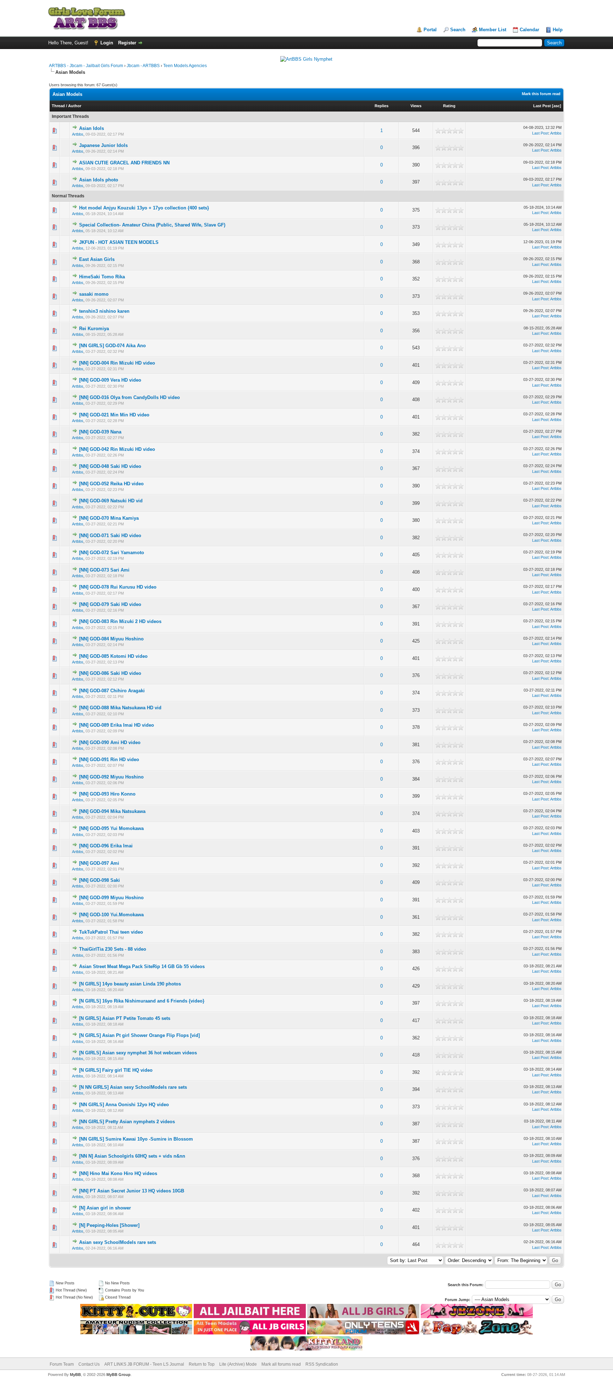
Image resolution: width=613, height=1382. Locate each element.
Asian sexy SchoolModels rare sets (117, 1242)
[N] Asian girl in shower (105, 1208)
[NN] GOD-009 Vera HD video (110, 380)
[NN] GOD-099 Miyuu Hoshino (111, 897)
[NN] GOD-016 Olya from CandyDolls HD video (129, 397)
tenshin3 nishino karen (104, 311)
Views (415, 106)
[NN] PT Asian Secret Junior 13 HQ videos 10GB (131, 1190)
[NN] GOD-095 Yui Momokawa (111, 828)
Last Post (542, 106)
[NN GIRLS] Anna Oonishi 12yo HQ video (124, 1104)
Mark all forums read (281, 1364)
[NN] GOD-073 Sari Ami (104, 570)
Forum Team (62, 1364)
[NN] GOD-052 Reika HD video (111, 483)
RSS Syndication (321, 1364)
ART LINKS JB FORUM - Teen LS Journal (144, 1364)
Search (457, 29)
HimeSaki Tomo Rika (102, 276)
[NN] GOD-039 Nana (100, 432)
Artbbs (77, 134)
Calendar (529, 29)
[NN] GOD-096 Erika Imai (106, 845)
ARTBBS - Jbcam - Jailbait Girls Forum (86, 65)
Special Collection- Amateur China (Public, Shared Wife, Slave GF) (152, 225)
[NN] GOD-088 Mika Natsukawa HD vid (120, 707)
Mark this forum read (541, 94)
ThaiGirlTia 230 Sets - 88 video (112, 949)
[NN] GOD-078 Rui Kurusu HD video (117, 587)
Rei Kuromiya (94, 328)
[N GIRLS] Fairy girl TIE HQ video (116, 1070)
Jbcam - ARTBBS (143, 65)
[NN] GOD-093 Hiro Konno (107, 794)
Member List (492, 29)
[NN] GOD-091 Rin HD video (109, 759)
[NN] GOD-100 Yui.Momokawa (111, 914)
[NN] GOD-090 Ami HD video (109, 742)
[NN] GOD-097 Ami (99, 863)
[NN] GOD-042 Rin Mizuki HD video (117, 449)
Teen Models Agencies (185, 65)
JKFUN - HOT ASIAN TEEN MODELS (119, 242)
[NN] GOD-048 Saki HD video (110, 466)
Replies (381, 106)
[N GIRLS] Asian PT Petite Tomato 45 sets (124, 1018)
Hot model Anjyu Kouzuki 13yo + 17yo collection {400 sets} (144, 208)
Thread (58, 106)
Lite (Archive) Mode (238, 1364)
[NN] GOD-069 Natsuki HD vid (111, 500)
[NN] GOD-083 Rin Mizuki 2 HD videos (120, 621)
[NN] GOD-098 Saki (99, 880)
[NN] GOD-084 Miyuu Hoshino (111, 638)
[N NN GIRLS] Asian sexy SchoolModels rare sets (133, 1087)
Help (558, 29)
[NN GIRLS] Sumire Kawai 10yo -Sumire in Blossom (136, 1139)
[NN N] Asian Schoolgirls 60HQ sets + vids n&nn (132, 1156)
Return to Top (202, 1364)
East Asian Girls (97, 259)
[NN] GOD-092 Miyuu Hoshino (111, 777)
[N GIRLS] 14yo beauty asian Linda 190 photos (130, 984)
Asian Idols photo (98, 179)
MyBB (75, 1374)
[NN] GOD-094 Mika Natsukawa (112, 811)
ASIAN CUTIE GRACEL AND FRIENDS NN (124, 162)
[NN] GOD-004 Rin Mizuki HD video (117, 363)
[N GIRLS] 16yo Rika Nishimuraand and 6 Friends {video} (141, 1001)
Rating (449, 106)
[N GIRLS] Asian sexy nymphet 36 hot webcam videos (138, 1052)
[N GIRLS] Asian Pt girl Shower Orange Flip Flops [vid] (139, 1035)
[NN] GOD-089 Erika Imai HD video (116, 725)
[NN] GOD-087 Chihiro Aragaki (112, 690)
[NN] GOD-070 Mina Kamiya (109, 518)
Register (127, 42)
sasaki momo (94, 294)
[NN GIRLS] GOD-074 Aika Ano (112, 345)
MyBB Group (118, 1374)
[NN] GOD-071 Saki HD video (110, 535)
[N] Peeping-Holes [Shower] (109, 1225)
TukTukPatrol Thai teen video (111, 932)
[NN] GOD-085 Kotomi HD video (113, 656)
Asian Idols (91, 128)
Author (74, 106)
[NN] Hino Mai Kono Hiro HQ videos (118, 1173)
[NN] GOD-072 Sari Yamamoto (111, 552)
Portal (430, 29)
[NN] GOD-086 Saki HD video (110, 673)
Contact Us (89, 1364)
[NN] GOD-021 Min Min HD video (114, 414)
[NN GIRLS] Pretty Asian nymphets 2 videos (127, 1121)
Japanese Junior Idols (103, 145)
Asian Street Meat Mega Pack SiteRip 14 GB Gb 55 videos (142, 966)
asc (556, 106)
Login (106, 42)
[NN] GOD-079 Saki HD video (110, 604)
